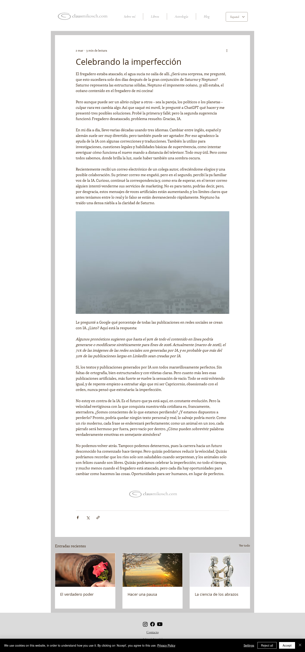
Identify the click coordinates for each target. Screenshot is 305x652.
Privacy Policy (166, 645)
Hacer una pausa (142, 594)
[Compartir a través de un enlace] (98, 517)
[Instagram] (145, 624)
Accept (287, 645)
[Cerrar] (300, 645)
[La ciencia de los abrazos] (220, 570)
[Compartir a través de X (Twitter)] (88, 517)
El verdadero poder (77, 594)
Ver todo (244, 545)
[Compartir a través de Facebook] (78, 517)
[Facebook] (152, 624)
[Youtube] (160, 624)
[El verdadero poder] (85, 570)
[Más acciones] (226, 50)
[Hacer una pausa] (153, 570)
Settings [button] (249, 645)
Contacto (152, 632)
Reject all (267, 645)
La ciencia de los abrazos (216, 594)
